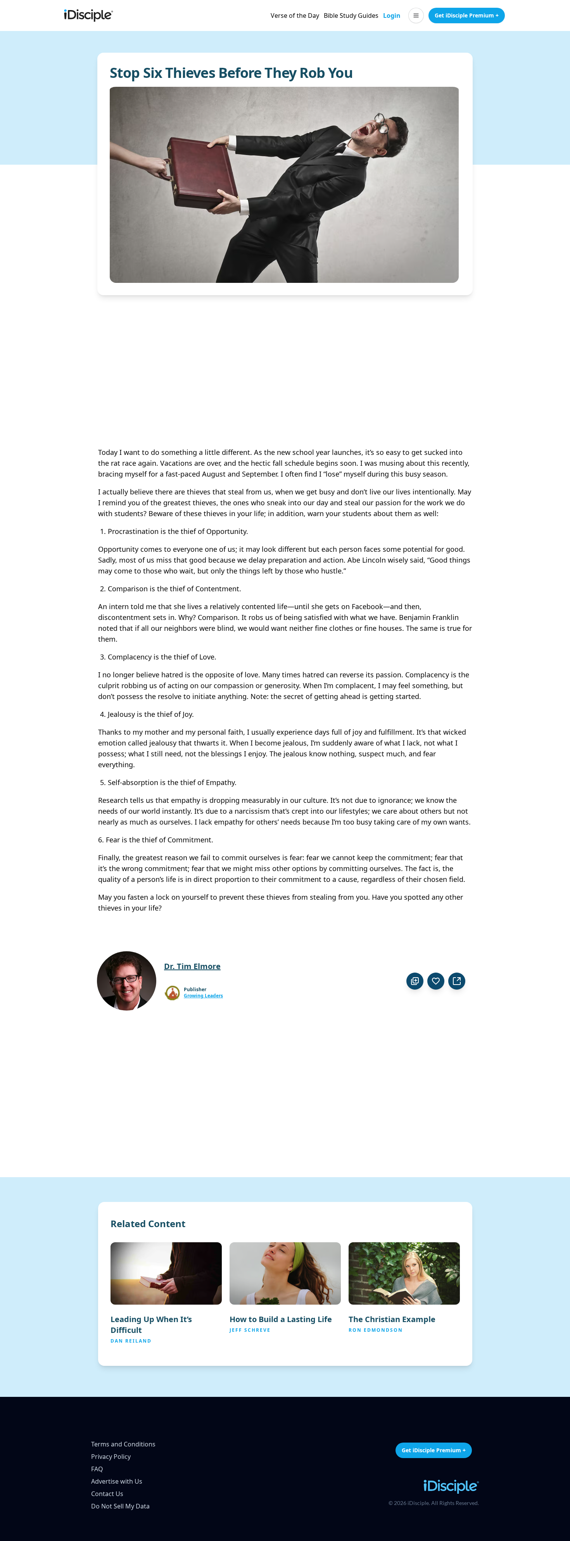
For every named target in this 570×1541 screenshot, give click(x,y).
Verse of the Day (295, 15)
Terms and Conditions (123, 1444)
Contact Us (107, 1493)
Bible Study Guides (351, 15)
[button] (416, 15)
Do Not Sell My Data (120, 1506)
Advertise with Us (116, 1481)
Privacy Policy (111, 1456)
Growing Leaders (203, 996)
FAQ (97, 1469)
